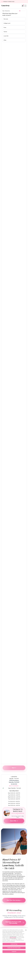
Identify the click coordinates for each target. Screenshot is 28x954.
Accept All (14, 951)
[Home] (6, 6)
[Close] (25, 930)
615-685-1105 (14, 784)
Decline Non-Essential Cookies (14, 947)
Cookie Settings (14, 944)
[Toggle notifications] (23, 6)
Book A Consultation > (14, 785)
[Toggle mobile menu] (25, 6)
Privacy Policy (13, 937)
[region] (14, 941)
